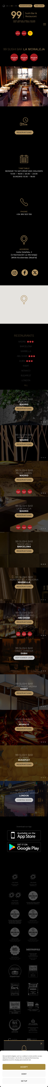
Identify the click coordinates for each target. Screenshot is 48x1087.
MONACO (25, 370)
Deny (24, 1074)
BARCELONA (26, 346)
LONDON (26, 380)
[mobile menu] (44, 24)
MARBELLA (26, 351)
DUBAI (22, 361)
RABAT (26, 366)
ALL (26, 385)
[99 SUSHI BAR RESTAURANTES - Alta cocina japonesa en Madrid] (24, 23)
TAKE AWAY (39, 6)
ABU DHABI (23, 356)
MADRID (22, 341)
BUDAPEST (26, 375)
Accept (24, 1067)
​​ (24, 656)
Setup (24, 1081)
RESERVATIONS (25, 6)
